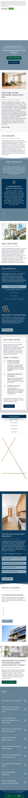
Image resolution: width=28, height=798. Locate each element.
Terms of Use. (11, 792)
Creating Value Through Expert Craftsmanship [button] (9, 479)
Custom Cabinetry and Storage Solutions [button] (13, 558)
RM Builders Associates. (10, 791)
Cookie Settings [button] (4, 8)
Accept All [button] (11, 8)
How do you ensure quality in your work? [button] (10, 782)
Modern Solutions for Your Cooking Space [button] (10, 468)
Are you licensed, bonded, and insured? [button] (11, 747)
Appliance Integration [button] (11, 571)
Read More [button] (6, 127)
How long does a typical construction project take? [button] (11, 709)
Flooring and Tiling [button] (10, 567)
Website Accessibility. (19, 792)
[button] (14, 58)
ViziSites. (7, 792)
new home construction (8, 109)
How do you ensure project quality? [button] (9, 739)
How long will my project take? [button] (11, 765)
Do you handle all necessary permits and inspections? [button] (10, 720)
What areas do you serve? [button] (11, 700)
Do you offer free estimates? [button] (8, 773)
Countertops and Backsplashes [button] (13, 563)
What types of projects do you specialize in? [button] (11, 730)
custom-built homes (8, 318)
